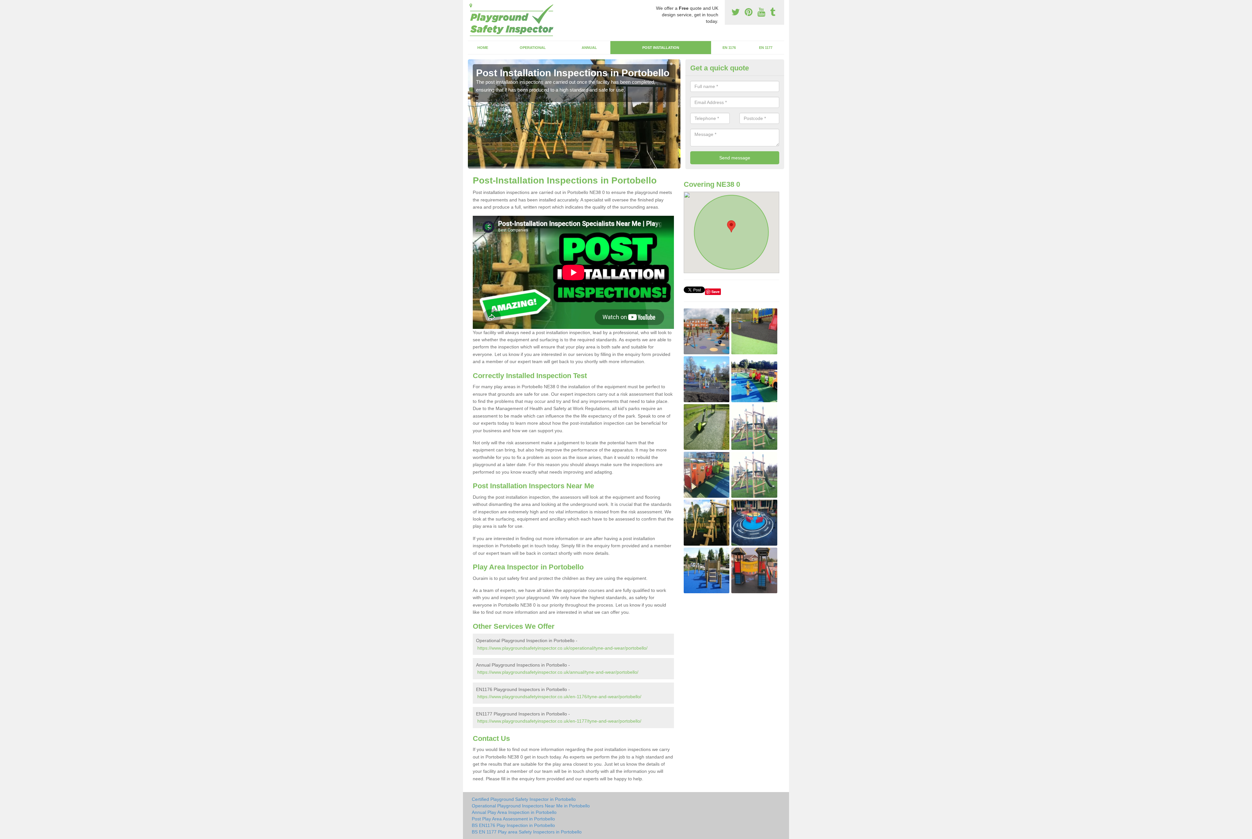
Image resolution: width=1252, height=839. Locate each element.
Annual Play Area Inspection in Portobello (514, 812)
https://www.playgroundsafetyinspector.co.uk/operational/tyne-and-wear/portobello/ (562, 648)
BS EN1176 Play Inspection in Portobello (513, 825)
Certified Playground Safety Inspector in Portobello (524, 799)
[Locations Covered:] (471, 5)
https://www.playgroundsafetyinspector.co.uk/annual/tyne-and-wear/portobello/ (557, 672)
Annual (589, 48)
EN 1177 (765, 48)
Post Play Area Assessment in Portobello (513, 818)
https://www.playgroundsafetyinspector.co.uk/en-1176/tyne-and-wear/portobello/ (559, 696)
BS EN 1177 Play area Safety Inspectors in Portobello (527, 831)
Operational (533, 48)
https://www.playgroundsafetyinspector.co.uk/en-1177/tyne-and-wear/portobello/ (559, 721)
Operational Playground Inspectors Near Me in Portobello (531, 805)
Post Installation (660, 48)
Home (482, 48)
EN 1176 (729, 48)
